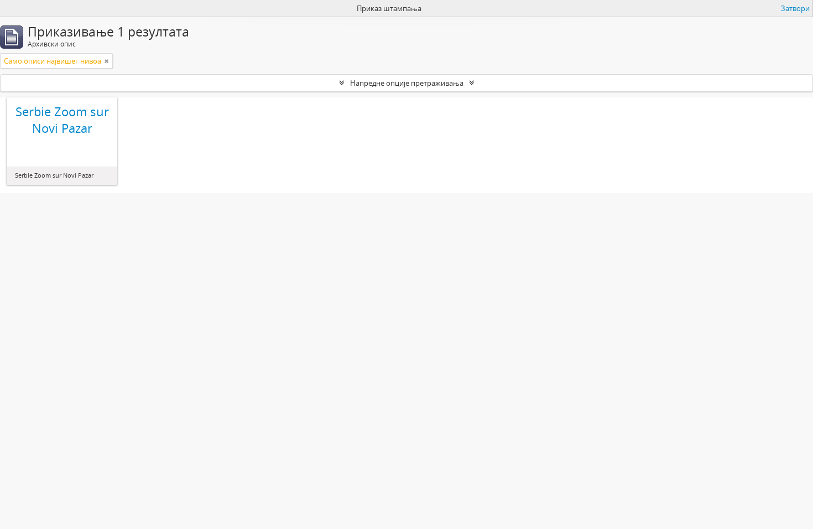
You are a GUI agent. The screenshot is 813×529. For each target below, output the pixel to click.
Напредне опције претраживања (406, 83)
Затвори (795, 8)
